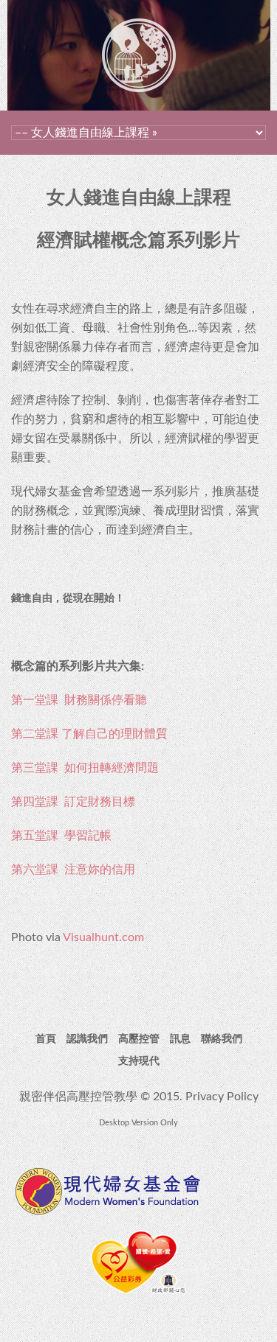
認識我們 (87, 1039)
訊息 (180, 1039)
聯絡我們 (221, 1039)
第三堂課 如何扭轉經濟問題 (85, 768)
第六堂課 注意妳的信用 (73, 870)
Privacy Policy (222, 1096)
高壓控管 (139, 1039)
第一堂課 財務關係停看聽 (79, 700)
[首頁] (139, 28)
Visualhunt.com (103, 937)
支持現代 (139, 1061)
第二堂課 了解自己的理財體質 (89, 734)
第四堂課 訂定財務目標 (73, 802)
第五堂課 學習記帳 (61, 836)
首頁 (45, 1039)
